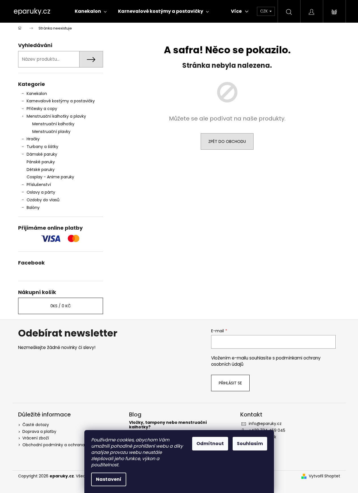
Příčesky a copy (42, 108)
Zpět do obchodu (227, 141)
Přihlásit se (230, 383)
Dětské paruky (41, 169)
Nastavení (108, 479)
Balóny (33, 207)
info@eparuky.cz (265, 423)
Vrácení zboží (35, 438)
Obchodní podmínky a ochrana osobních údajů (69, 445)
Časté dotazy (35, 425)
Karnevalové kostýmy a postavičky (61, 101)
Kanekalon (37, 93)
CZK (264, 11)
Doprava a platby (39, 431)
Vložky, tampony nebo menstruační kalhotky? (168, 424)
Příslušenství (39, 184)
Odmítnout (210, 443)
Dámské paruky (42, 154)
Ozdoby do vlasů (43, 200)
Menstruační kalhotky (53, 124)
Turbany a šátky (42, 146)
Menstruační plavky (51, 131)
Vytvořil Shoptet (324, 476)
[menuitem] (90, 11)
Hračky (33, 139)
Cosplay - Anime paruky (50, 177)
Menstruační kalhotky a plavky (56, 116)
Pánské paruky (41, 162)
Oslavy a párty (41, 192)
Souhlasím (250, 443)
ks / (60, 306)
